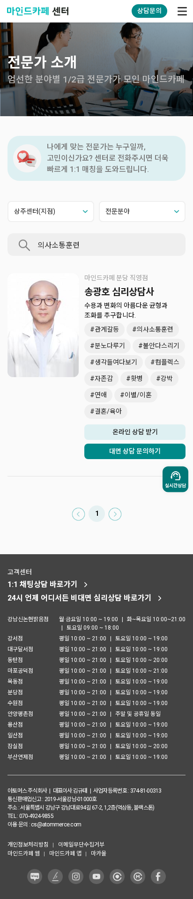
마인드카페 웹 (23, 853)
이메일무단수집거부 (81, 844)
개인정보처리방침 (28, 844)
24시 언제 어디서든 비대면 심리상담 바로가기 (79, 598)
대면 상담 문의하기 (135, 451)
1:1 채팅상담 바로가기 (42, 584)
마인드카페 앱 (65, 853)
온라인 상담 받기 (135, 432)
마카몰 (98, 853)
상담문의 (149, 11)
